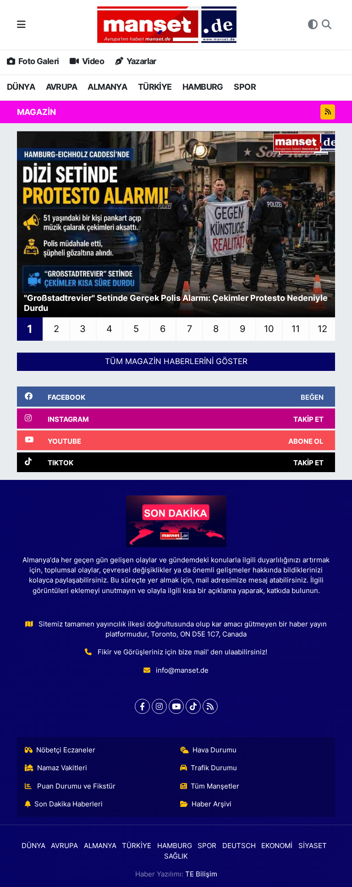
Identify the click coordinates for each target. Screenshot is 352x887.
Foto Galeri (38, 61)
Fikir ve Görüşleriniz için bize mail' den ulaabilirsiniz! (182, 652)
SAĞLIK (176, 856)
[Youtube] (176, 706)
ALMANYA (107, 87)
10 (269, 328)
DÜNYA (21, 87)
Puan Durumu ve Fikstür (75, 786)
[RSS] (210, 706)
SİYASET (312, 846)
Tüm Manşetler (215, 786)
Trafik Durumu (214, 768)
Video (92, 61)
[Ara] (326, 25)
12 (322, 328)
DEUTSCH (239, 846)
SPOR (245, 87)
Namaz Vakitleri (62, 768)
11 (296, 328)
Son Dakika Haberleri (68, 804)
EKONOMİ (276, 846)
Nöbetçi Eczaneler (65, 750)
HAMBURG (202, 87)
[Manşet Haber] (166, 25)
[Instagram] (159, 706)
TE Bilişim (201, 874)
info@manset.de (182, 670)
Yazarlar (140, 61)
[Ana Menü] (21, 24)
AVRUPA (61, 87)
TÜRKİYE (155, 87)
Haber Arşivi (211, 804)
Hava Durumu (214, 750)
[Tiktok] (193, 706)
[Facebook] (142, 706)
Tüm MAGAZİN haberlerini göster (176, 361)
